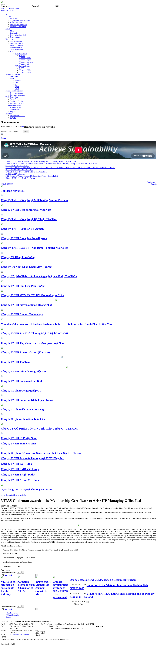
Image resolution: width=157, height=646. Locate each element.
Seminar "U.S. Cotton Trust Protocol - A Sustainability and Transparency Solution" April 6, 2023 (41, 161)
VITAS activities (16, 23)
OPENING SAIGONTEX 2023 (17, 166)
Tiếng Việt (5, 10)
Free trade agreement (17, 95)
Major (12, 31)
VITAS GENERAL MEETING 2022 (19, 170)
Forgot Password (15, 8)
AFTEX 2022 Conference (15, 174)
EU (16, 85)
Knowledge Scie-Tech (18, 35)
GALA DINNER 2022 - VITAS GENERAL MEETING (26, 172)
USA (17, 83)
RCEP (21, 68)
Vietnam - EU (24, 64)
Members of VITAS (17, 116)
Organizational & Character (20, 20)
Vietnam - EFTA (25, 70)
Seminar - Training (17, 101)
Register (13, 118)
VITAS (8, 16)
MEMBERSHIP (7, 184)
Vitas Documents (16, 47)
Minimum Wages (16, 43)
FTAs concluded (21, 54)
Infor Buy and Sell (17, 103)
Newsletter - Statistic (13, 74)
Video (3, 138)
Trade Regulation (16, 49)
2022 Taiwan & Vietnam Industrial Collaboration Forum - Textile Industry (32, 176)
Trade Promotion (12, 97)
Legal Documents (16, 45)
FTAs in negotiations (22, 66)
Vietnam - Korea (25, 58)
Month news (14, 76)
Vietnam (18, 80)
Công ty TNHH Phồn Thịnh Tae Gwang (20, 178)
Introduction (14, 18)
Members (9, 114)
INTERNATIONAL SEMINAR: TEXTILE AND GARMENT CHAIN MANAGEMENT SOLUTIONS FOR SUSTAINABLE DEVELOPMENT (60, 168)
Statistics (13, 78)
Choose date (78, 604)
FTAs (12, 52)
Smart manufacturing (13, 105)
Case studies (14, 109)
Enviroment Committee (18, 25)
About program (15, 107)
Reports (13, 111)
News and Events (16, 93)
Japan (17, 87)
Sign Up (4, 8)
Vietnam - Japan (25, 60)
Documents (10, 39)
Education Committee (18, 27)
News (8, 29)
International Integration (14, 91)
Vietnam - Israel (25, 72)
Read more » (151, 182)
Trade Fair (14, 99)
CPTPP (22, 56)
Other (17, 89)
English (11, 10)
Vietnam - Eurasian (26, 62)
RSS (22, 127)
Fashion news (15, 37)
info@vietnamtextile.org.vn (20, 634)
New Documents (16, 41)
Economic (13, 33)
